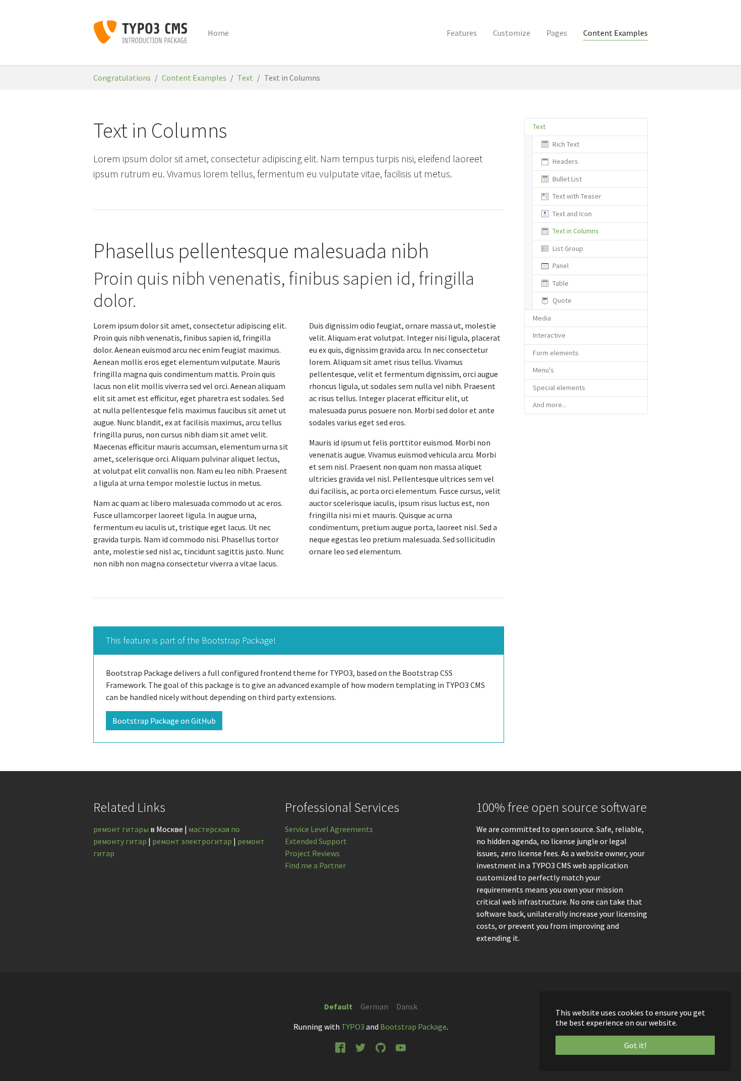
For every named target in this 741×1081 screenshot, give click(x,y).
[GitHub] (381, 1047)
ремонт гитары (121, 829)
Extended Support (316, 841)
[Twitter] (360, 1047)
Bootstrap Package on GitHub (164, 721)
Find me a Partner (315, 865)
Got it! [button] (635, 1045)
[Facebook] (340, 1047)
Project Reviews (312, 853)
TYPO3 (352, 1027)
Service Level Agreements (329, 829)
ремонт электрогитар (192, 841)
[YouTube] (401, 1047)
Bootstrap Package (413, 1027)
